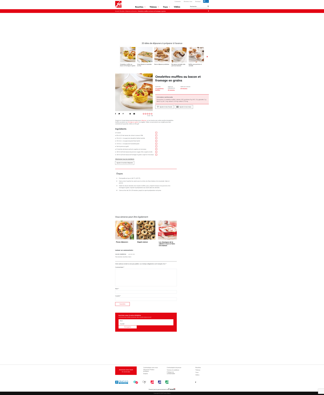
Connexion (178, 1)
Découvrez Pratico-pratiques (149, 370)
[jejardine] (167, 382)
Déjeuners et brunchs (131, 11)
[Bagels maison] (146, 230)
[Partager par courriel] (134, 113)
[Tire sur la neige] (167, 230)
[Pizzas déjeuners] (124, 230)
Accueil (117, 11)
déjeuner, (144, 120)
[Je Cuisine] (122, 4)
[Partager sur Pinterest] (123, 113)
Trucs (165, 7)
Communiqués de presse (174, 367)
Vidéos (177, 7)
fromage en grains (133, 122)
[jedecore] (159, 382)
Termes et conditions (173, 370)
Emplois (145, 373)
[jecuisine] (152, 382)
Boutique (198, 1)
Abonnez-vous (188, 1)
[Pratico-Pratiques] (122, 382)
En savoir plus (126, 371)
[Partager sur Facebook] (115, 113)
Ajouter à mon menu (185, 107)
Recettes (139, 7)
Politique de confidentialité (171, 372)
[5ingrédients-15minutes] (136, 382)
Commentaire (119, 267)
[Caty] (145, 382)
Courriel (118, 296)
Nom (117, 288)
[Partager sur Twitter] (119, 113)
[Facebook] (208, 11)
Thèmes (153, 7)
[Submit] (208, 6)
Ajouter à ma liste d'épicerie (125, 163)
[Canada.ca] (171, 389)
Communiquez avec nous (150, 367)
